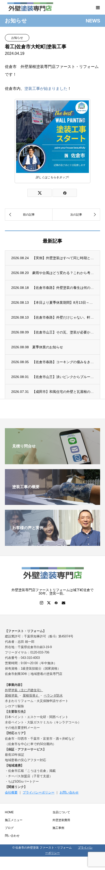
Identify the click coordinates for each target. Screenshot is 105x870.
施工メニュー (13, 820)
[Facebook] (56, 603)
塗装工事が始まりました (45, 88)
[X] (49, 603)
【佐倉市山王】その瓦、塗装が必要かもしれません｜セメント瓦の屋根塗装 (63, 332)
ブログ (9, 828)
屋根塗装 (12, 695)
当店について (61, 812)
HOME (9, 812)
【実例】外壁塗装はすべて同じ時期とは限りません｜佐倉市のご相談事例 (63, 258)
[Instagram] (41, 603)
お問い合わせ (69, 792)
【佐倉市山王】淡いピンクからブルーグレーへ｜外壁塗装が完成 (63, 377)
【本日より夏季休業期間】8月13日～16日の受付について (63, 302)
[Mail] (63, 603)
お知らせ (17, 37)
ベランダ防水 (53, 695)
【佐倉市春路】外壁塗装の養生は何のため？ (63, 288)
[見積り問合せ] (52, 462)
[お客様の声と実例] (52, 544)
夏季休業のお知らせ (47, 347)
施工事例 (58, 828)
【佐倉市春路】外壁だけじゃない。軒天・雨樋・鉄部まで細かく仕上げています (63, 317)
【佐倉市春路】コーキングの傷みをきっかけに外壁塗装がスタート (63, 362)
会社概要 (11, 792)
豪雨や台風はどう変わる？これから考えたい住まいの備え (63, 273)
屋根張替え (31, 695)
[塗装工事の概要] (52, 503)
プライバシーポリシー (38, 792)
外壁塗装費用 (61, 820)
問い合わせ (12, 835)
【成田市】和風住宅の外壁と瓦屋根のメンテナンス (63, 392)
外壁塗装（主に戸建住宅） (24, 690)
